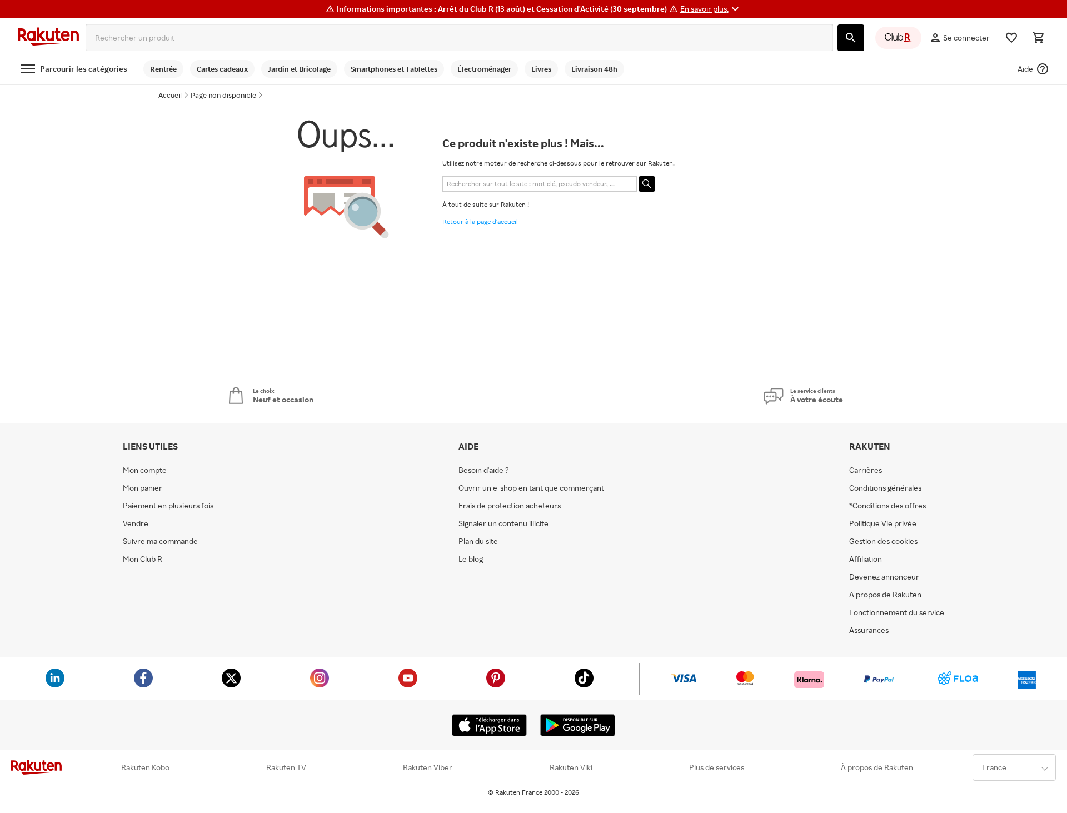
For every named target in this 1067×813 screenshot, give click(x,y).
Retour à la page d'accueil (480, 221)
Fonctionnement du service (896, 612)
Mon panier (142, 487)
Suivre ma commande (160, 541)
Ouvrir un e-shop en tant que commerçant (531, 487)
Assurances (869, 630)
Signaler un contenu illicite (503, 523)
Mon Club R (142, 559)
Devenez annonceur (884, 576)
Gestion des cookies (883, 541)
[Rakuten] (48, 37)
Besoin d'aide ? (483, 470)
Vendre (135, 523)
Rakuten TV (286, 767)
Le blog (470, 559)
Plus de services (716, 767)
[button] (711, 9)
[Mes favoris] (1011, 38)
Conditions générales (885, 487)
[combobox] (459, 37)
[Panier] (1038, 38)
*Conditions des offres (887, 505)
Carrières (865, 470)
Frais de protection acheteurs (509, 505)
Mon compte (145, 470)
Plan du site (478, 541)
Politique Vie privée (882, 523)
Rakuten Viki (571, 767)
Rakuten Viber (427, 767)
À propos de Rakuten (877, 767)
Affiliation (865, 559)
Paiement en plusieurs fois (168, 505)
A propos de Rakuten (885, 594)
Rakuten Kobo (145, 767)
